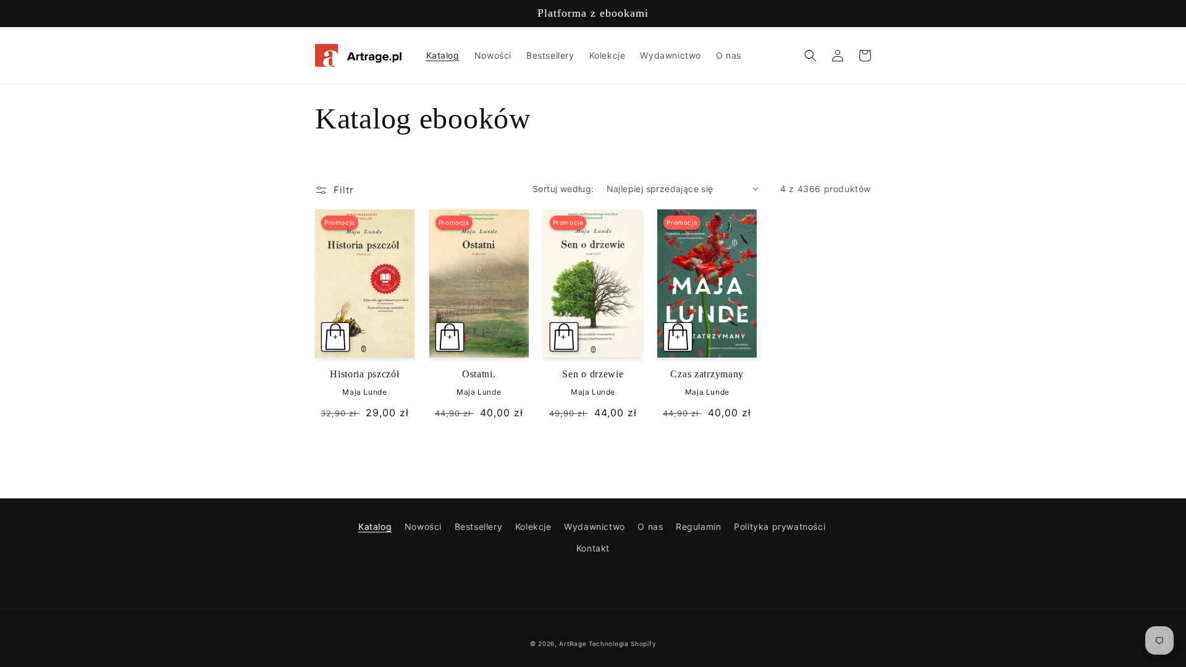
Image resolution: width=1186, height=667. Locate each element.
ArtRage (572, 643)
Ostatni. (479, 374)
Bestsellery (479, 526)
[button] (810, 55)
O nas (650, 526)
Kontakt (593, 548)
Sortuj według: (563, 188)
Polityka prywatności (779, 526)
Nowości (423, 526)
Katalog (375, 526)
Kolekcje (533, 526)
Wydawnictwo (594, 526)
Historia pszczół (365, 374)
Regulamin (698, 526)
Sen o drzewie (592, 374)
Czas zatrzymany (707, 374)
